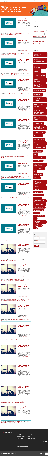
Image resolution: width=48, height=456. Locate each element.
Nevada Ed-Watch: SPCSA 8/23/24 (23, 407)
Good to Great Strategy (11, 280)
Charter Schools (37, 80)
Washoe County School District (38, 34)
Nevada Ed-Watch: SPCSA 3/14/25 (23, 305)
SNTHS (10, 94)
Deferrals (9, 422)
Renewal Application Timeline (16, 402)
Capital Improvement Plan (39, 201)
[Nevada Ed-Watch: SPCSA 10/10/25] (8, 187)
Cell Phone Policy (38, 192)
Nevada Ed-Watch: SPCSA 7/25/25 (23, 225)
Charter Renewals (21, 156)
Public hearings (38, 174)
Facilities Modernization (38, 164)
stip (35, 171)
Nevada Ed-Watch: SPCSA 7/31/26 (23, 19)
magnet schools (37, 99)
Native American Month (39, 204)
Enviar (36, 245)
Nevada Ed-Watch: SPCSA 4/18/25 (23, 285)
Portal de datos (19, 434)
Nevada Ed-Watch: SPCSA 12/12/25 (23, 141)
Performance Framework (10, 240)
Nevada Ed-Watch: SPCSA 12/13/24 (23, 346)
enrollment (2, 157)
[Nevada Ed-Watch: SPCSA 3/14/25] (8, 309)
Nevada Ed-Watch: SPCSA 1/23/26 (23, 120)
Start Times (36, 213)
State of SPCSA (8, 340)
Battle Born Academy (9, 260)
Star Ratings (38, 123)
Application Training (4, 240)
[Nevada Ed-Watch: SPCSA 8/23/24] (8, 411)
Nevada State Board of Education (38, 41)
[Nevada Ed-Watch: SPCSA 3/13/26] (8, 103)
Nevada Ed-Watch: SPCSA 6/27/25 (23, 245)
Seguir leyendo (28, 33)
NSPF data (37, 178)
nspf (35, 154)
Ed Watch (11, 33)
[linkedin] (46, 441)
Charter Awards (7, 34)
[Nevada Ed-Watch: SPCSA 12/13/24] (8, 349)
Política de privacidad (43, 453)
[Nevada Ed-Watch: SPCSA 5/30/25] (8, 269)
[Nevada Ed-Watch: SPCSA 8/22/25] (8, 208)
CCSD (35, 228)
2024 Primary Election (38, 143)
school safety (38, 151)
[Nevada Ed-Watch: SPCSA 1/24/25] (8, 329)
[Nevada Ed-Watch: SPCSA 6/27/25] (8, 249)
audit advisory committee (39, 128)
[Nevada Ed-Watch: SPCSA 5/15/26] (8, 63)
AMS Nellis (2, 34)
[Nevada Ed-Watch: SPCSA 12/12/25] (8, 145)
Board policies (39, 91)
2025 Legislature (3, 260)
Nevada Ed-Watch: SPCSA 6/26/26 (23, 39)
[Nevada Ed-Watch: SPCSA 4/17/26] (8, 83)
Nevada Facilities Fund (18, 280)
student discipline (39, 147)
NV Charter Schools (38, 195)
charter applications (7, 74)
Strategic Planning (39, 168)
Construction (38, 136)
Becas (29, 436)
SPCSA (40, 225)
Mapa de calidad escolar (31, 434)
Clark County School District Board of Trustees (39, 31)
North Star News (36, 43)
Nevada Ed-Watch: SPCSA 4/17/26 (23, 79)
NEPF (35, 218)
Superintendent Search (40, 55)
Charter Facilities (8, 300)
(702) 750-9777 (4, 434)
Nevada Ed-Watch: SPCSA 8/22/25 (23, 205)
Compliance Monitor (39, 158)
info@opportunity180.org (5, 435)
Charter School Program (4, 280)
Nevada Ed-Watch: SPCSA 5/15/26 (23, 59)
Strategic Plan (6, 382)
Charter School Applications (15, 198)
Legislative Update (38, 86)
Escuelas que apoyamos (31, 438)
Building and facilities (39, 105)
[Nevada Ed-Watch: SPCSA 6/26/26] (8, 43)
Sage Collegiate (14, 34)
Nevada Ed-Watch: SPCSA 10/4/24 (23, 387)
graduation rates (38, 118)
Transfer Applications (13, 340)
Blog (18, 444)
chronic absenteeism (39, 60)
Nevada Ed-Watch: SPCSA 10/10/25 (23, 183)
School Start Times (38, 210)
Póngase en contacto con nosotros (22, 446)
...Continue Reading (25, 30)
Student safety (39, 132)
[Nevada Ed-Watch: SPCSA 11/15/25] (8, 166)
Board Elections (14, 260)
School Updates (17, 422)
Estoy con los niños (20, 438)
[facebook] (41, 441)
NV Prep (10, 34)
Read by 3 (38, 95)
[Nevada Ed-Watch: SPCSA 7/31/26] (8, 23)
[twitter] (44, 441)
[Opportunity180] (5, 0)
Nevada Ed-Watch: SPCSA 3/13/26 (23, 100)
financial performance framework (15, 300)
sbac (35, 225)
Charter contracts (3, 300)
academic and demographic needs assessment (12, 156)
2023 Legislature (38, 66)
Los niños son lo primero (21, 436)
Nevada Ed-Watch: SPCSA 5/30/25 (23, 265)
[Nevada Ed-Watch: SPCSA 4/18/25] (8, 289)
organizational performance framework (6, 402)
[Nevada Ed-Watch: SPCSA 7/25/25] (8, 228)
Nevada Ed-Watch (20, 442)
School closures (22, 402)
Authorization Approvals (4, 422)
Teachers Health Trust (39, 215)
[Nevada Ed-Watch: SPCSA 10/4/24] (8, 391)
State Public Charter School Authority (17, 33)
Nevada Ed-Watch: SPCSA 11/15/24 (23, 366)
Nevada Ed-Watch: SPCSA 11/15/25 (23, 162)
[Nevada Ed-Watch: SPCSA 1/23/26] (8, 123)
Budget (37, 71)
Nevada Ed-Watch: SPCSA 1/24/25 (23, 325)
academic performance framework (10, 177)
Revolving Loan (22, 300)
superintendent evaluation (37, 222)
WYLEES (19, 240)
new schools (22, 280)
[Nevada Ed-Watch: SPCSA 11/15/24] (8, 369)
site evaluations (16, 240)
